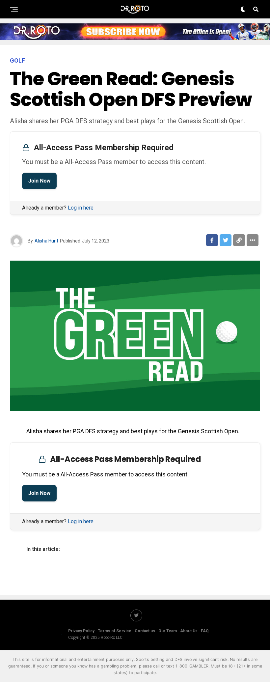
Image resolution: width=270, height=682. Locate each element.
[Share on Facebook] (212, 240)
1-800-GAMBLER (192, 666)
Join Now (39, 181)
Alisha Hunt (46, 240)
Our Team (167, 631)
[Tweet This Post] (225, 240)
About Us (189, 631)
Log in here (81, 208)
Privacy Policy (81, 631)
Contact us (145, 631)
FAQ (205, 631)
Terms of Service (114, 631)
